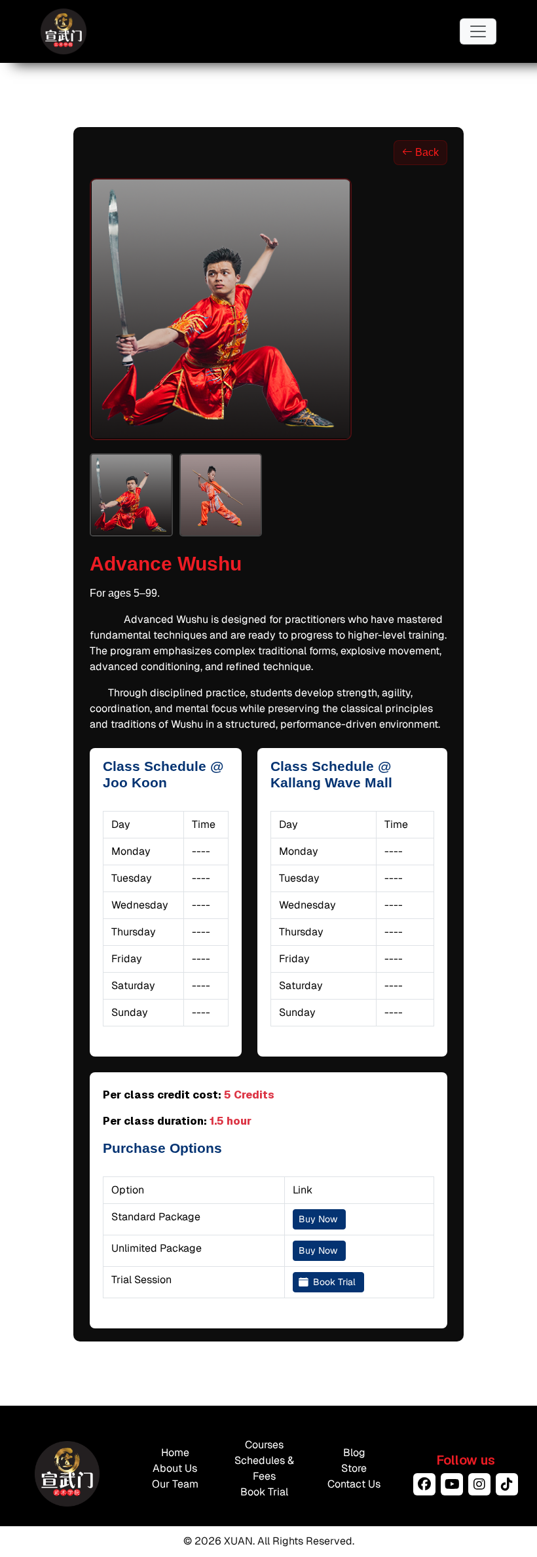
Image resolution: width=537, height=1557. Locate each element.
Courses (264, 1445)
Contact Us (353, 1484)
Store (354, 1468)
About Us (175, 1468)
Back (427, 152)
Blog (354, 1452)
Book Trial (334, 1282)
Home (175, 1452)
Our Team (175, 1484)
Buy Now (319, 1219)
